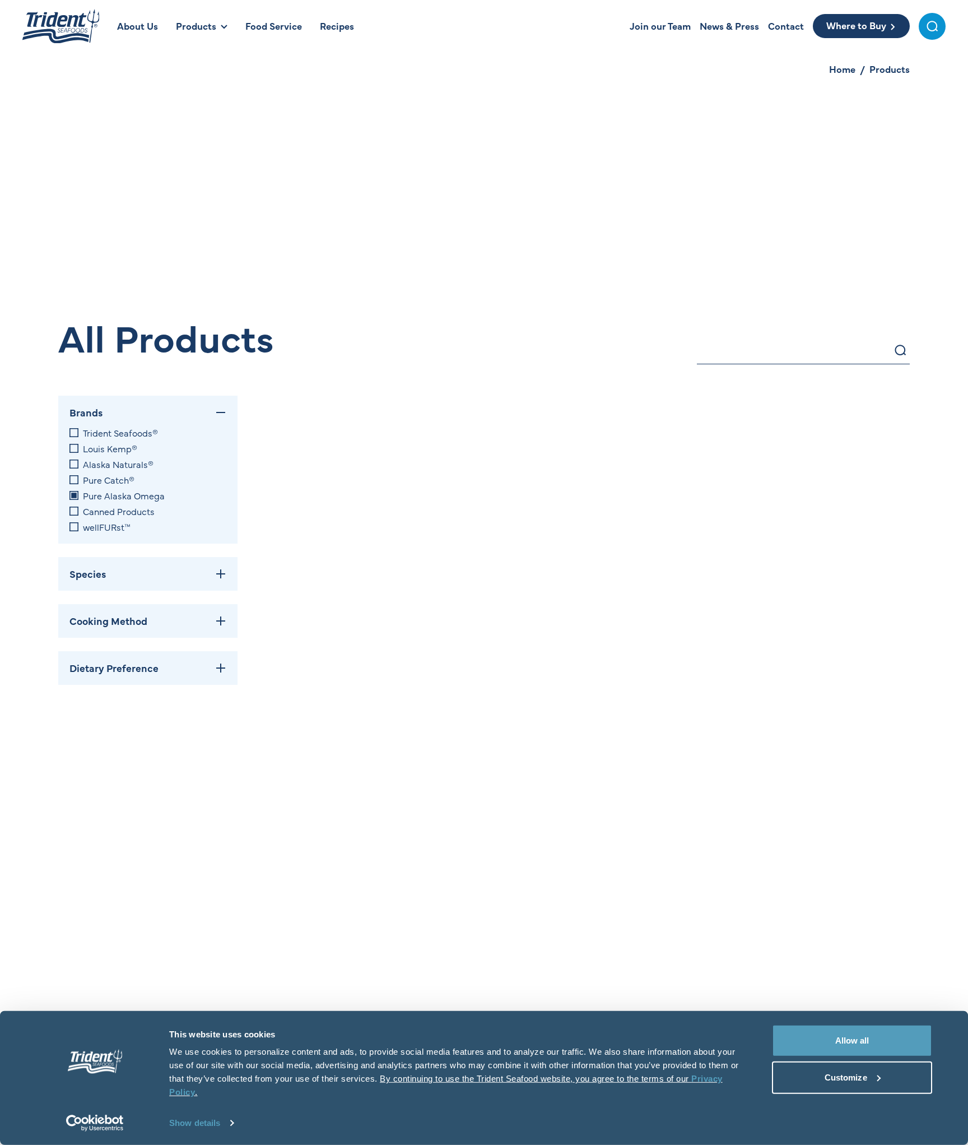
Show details (194, 1123)
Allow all (852, 1040)
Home (842, 69)
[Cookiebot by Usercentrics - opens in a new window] (95, 1123)
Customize (846, 1077)
